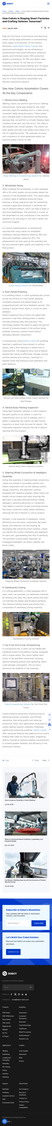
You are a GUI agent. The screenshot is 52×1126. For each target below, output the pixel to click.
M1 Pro (4, 1033)
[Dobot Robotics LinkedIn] (22, 994)
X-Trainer (5, 1036)
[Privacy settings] (4, 1121)
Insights (21, 1045)
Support (5, 1083)
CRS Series (6, 1023)
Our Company (23, 1089)
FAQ (3, 1099)
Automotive (23, 1013)
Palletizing (6, 1054)
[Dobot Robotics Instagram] (19, 994)
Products (5, 1007)
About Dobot (23, 1083)
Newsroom (22, 1054)
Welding (5, 1051)
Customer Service (8, 1096)
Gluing (4, 1070)
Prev (37, 760)
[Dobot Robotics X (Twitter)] (15, 994)
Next (44, 760)
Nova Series (6, 1019)
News (11, 11)
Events (21, 1061)
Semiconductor (24, 1035)
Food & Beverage (25, 1025)
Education (22, 1022)
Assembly (5, 1063)
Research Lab (23, 1039)
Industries (22, 1007)
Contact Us (23, 1098)
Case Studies (23, 1051)
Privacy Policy (24, 1102)
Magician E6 (6, 1026)
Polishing (5, 1077)
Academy (5, 1092)
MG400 (5, 1029)
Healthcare (23, 1029)
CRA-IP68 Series (8, 1016)
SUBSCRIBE (38, 923)
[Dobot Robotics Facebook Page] (11, 994)
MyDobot (5, 1089)
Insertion (5, 1073)
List (7, 760)
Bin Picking (6, 1067)
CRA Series (6, 1013)
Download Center (8, 1103)
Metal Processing (25, 1032)
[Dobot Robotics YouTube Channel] (26, 994)
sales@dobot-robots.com (20, 999)
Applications (6, 1045)
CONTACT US (13, 952)
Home (4, 11)
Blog (17, 11)
